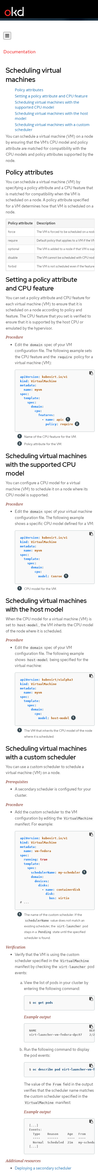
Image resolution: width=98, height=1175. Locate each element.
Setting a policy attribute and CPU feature (51, 96)
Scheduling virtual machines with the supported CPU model (47, 105)
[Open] (7, 35)
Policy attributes (29, 89)
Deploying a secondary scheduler (43, 1168)
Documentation (19, 52)
